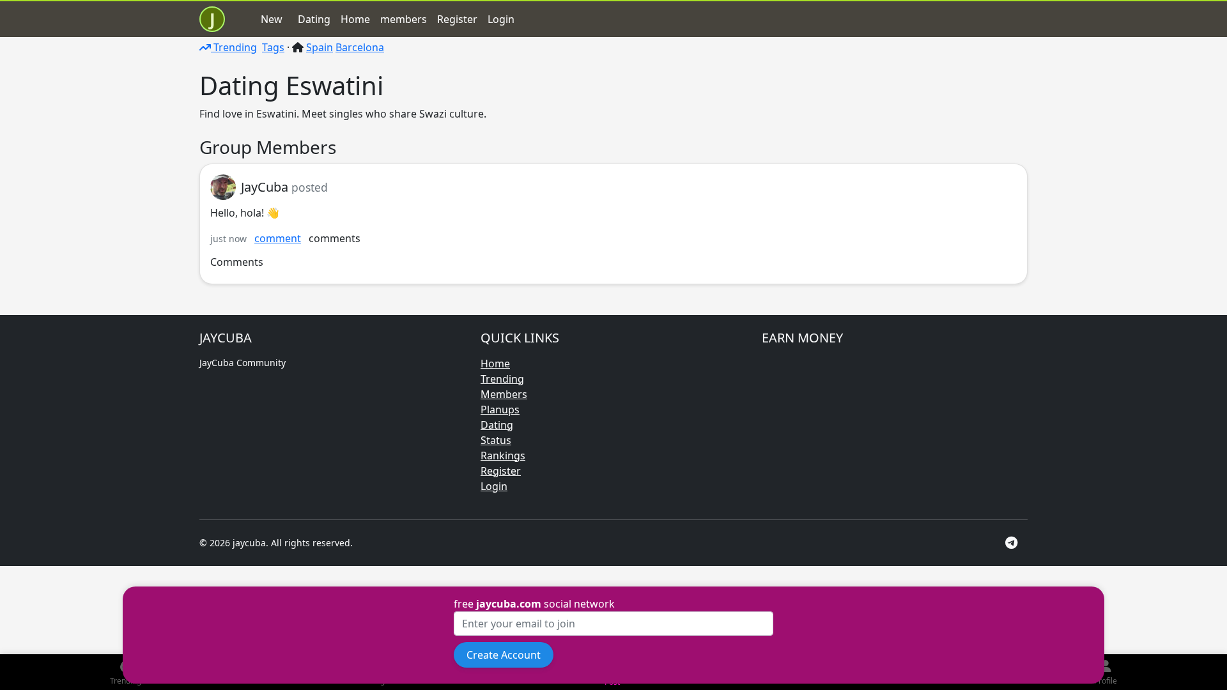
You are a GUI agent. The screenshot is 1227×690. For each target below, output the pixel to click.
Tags (273, 47)
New (271, 19)
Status (496, 440)
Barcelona (360, 47)
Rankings (503, 455)
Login (501, 19)
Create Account (504, 655)
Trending (234, 47)
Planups (500, 409)
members (403, 19)
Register (457, 19)
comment (277, 238)
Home (355, 19)
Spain (319, 47)
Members (504, 394)
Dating (314, 19)
